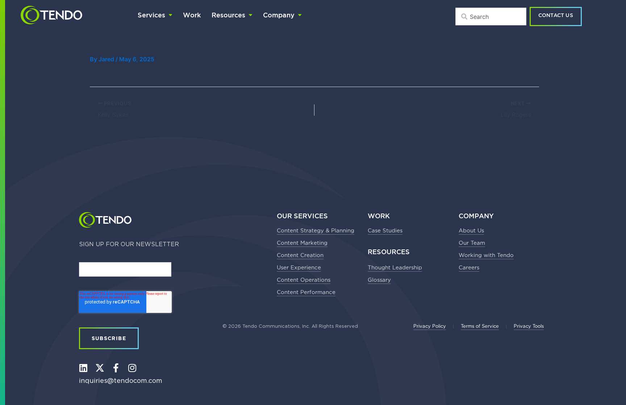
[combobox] (490, 16)
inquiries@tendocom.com (120, 381)
